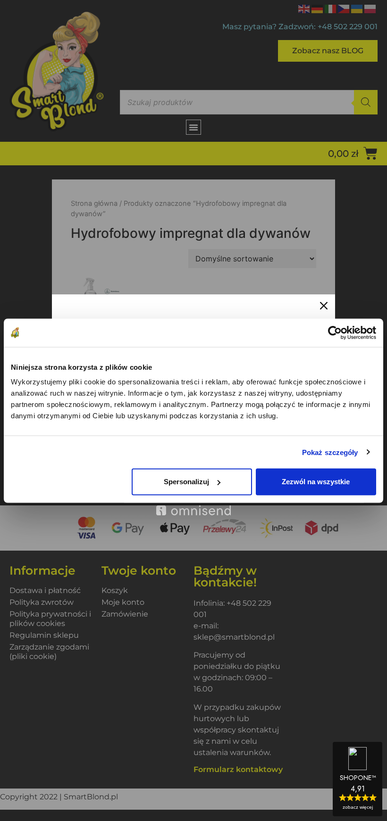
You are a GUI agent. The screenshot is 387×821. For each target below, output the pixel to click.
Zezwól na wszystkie (316, 482)
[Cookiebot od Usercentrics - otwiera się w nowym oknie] (335, 332)
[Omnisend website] (193, 505)
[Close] (323, 305)
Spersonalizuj (186, 482)
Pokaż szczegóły (330, 452)
